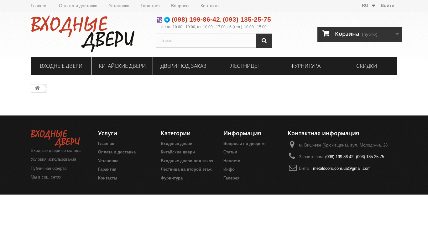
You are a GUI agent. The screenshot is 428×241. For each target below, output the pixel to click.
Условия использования (53, 159)
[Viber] (159, 19)
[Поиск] (264, 41)
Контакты (210, 5)
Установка (119, 5)
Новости (231, 160)
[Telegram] (167, 19)
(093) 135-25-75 (247, 19)
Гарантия (150, 5)
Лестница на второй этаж (186, 169)
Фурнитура (305, 65)
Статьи (230, 152)
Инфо (229, 169)
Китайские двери (122, 65)
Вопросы (180, 5)
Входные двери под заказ (187, 160)
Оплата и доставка (78, 5)
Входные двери (61, 65)
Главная (39, 5)
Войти (387, 5)
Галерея (231, 178)
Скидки (366, 65)
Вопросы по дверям (244, 143)
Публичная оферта (48, 168)
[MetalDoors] (89, 33)
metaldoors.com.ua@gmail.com (342, 168)
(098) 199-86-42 (196, 19)
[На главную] (37, 88)
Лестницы (244, 65)
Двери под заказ (183, 65)
